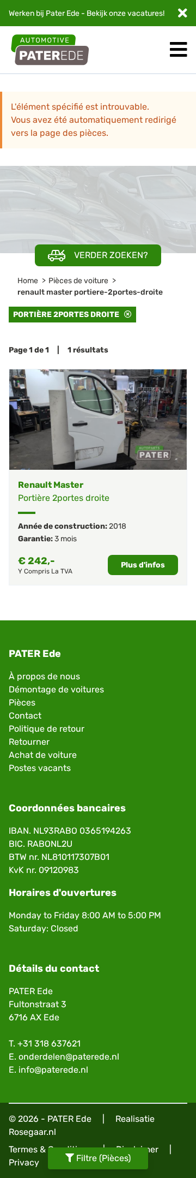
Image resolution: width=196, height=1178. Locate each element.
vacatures (145, 13)
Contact (25, 715)
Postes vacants (40, 768)
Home (27, 280)
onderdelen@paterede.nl (69, 1056)
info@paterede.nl (53, 1070)
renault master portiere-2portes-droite (90, 292)
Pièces (22, 702)
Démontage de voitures (56, 689)
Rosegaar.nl (32, 1132)
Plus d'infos (143, 565)
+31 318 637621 (49, 1043)
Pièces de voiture (78, 280)
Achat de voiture (43, 755)
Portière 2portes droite (68, 314)
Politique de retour (46, 728)
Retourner (29, 742)
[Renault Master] (98, 419)
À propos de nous (44, 676)
